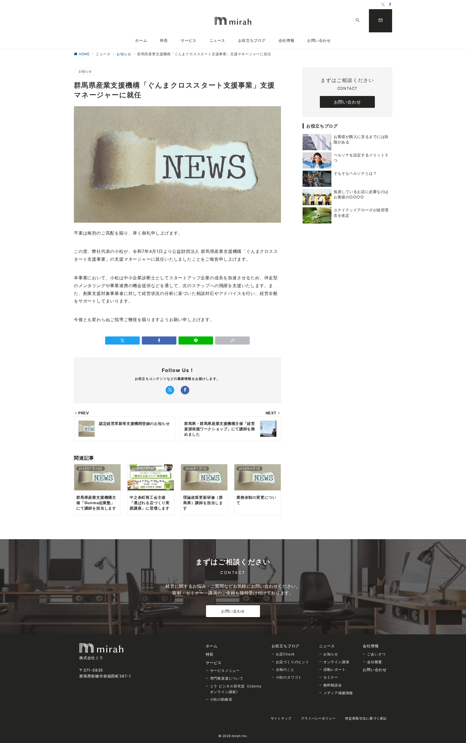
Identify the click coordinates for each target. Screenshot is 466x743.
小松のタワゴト (289, 677)
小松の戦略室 (221, 699)
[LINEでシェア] (196, 340)
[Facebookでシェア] (159, 340)
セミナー (330, 677)
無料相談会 (332, 685)
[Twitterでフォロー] (383, 5)
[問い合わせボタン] (380, 20)
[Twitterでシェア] (122, 340)
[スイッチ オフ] (357, 20)
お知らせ (85, 71)
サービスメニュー (225, 670)
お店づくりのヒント (292, 662)
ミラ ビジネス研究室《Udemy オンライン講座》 (236, 689)
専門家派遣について (227, 678)
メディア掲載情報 (338, 693)
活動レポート (334, 669)
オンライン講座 (336, 662)
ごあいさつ (376, 654)
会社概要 (374, 662)
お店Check (285, 654)
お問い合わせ (233, 611)
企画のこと (285, 669)
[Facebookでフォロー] (390, 5)
